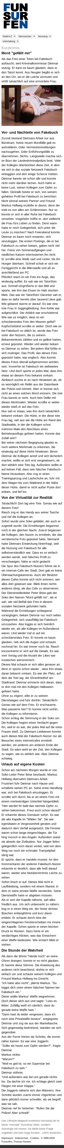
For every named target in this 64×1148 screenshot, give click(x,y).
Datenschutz (21, 1138)
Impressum (7, 1138)
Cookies (34, 1138)
